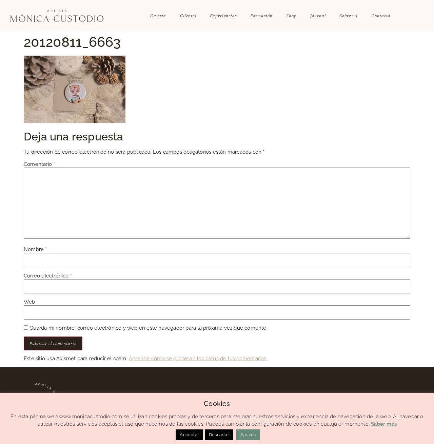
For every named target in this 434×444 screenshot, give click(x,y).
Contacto (380, 15)
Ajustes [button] (248, 434)
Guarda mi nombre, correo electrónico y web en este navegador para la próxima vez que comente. (148, 328)
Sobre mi (348, 15)
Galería (158, 15)
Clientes (188, 15)
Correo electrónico (48, 275)
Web (29, 302)
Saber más (384, 424)
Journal (318, 15)
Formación (261, 15)
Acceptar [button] (189, 434)
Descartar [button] (219, 434)
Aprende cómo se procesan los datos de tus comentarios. (198, 358)
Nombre (35, 249)
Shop (291, 15)
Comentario (39, 164)
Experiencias (223, 15)
